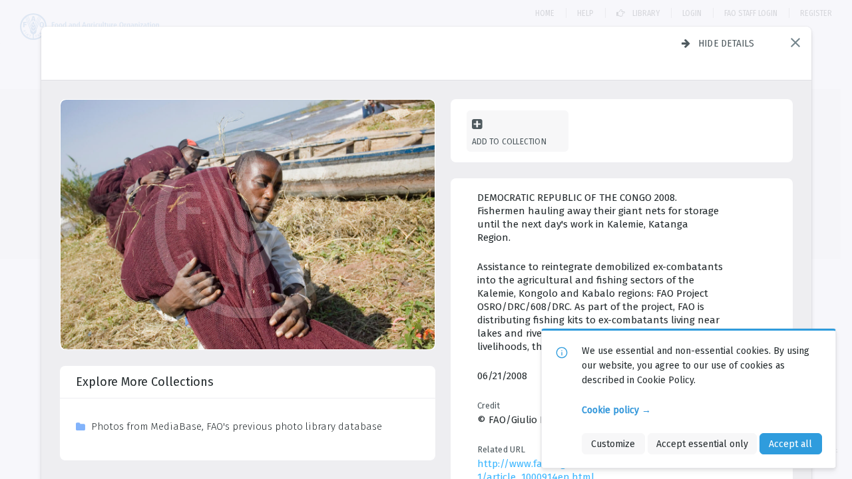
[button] (795, 43)
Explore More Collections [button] (145, 382)
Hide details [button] (726, 43)
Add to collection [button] (509, 141)
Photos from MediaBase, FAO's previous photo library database (236, 426)
